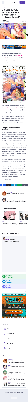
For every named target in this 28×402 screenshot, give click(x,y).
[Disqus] (14, 254)
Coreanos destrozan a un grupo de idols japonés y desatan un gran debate (16, 200)
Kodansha (4, 109)
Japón (20, 221)
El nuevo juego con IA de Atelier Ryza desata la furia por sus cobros (15, 194)
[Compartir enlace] (25, 185)
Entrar (22, 2)
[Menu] (3, 2)
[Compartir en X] (8, 185)
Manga (3, 7)
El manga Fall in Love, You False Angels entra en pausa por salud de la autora (10, 225)
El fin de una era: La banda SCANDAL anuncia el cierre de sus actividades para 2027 (16, 385)
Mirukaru (4, 20)
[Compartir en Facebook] (3, 185)
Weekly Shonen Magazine (12, 107)
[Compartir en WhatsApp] (19, 185)
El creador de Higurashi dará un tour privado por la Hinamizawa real (16, 373)
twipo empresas (19, 392)
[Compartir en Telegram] (14, 185)
